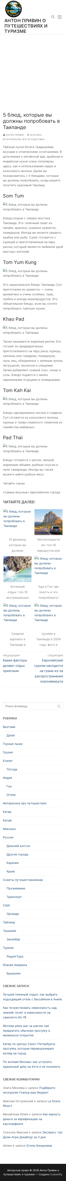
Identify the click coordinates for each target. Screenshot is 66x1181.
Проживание (16, 888)
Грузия (8, 752)
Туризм (8, 948)
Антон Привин (14, 135)
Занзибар (13, 939)
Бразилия (14, 973)
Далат (11, 735)
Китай (7, 820)
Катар (7, 812)
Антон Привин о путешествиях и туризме (26, 26)
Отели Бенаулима (39, 1145)
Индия (7, 778)
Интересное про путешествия (24, 139)
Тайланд (9, 922)
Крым (11, 871)
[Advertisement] (33, 69)
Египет (8, 761)
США (6, 905)
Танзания (9, 931)
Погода (12, 769)
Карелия (13, 863)
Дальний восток (18, 846)
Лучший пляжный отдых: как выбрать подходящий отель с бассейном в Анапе (32, 997)
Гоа (9, 786)
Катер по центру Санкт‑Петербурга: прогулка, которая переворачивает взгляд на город (29, 1048)
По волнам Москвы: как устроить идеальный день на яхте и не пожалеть (31, 1064)
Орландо (13, 914)
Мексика (9, 829)
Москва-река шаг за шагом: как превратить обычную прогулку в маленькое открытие (26, 1030)
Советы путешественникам (23, 880)
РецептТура (15, 956)
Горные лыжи (13, 744)
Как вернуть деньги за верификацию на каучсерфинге (31, 1119)
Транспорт (14, 897)
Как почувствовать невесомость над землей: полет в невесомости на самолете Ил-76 (30, 1012)
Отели (11, 795)
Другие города (17, 854)
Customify (56, 1174)
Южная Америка (15, 965)
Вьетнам (9, 727)
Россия (8, 837)
